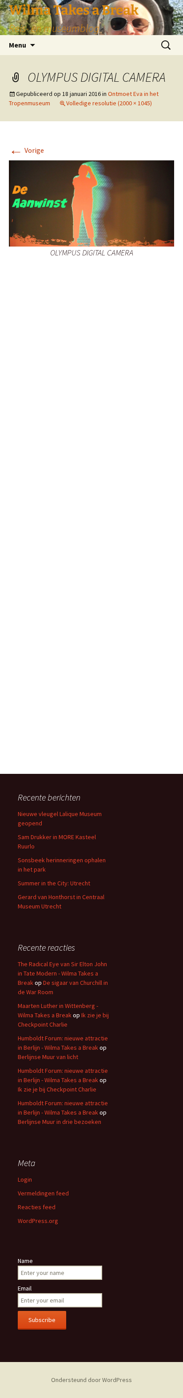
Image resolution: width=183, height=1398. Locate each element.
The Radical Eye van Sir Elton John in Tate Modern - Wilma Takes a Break (62, 973)
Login (25, 1179)
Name (25, 1261)
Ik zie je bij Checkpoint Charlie (57, 1089)
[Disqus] (91, 409)
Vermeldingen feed (43, 1193)
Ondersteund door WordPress (91, 1380)
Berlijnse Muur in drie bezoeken (59, 1122)
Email (25, 1288)
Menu (17, 44)
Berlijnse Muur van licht (48, 1057)
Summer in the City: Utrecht (54, 883)
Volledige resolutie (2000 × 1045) (109, 103)
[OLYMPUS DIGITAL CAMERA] (91, 202)
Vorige (26, 150)
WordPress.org (38, 1221)
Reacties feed (37, 1207)
